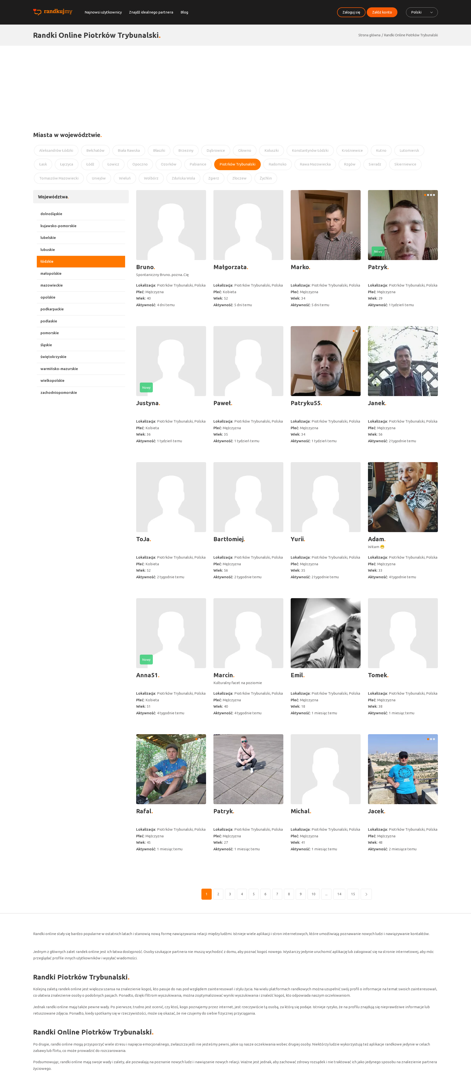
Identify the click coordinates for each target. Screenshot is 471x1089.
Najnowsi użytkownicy (103, 12)
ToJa (143, 539)
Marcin (223, 675)
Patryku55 (306, 403)
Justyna (147, 403)
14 (339, 894)
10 (313, 894)
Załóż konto (382, 12)
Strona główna (369, 35)
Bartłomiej (228, 539)
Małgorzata (230, 267)
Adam (376, 539)
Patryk (377, 267)
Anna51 (147, 675)
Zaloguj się (351, 12)
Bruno (145, 267)
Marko (300, 267)
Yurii (297, 539)
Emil (297, 675)
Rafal (144, 811)
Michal (300, 811)
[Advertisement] (235, 82)
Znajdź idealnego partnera (151, 12)
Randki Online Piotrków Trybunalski (411, 35)
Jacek (376, 811)
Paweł (222, 403)
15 (353, 894)
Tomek (377, 675)
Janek (376, 403)
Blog (184, 12)
